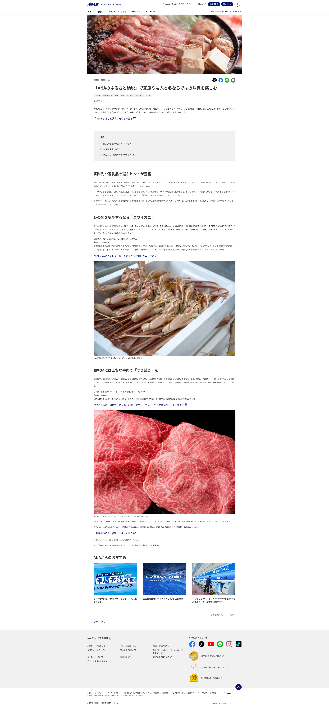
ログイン (228, 4)
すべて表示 (98, 101)
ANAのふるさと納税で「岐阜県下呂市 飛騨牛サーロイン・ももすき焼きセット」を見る (139, 405)
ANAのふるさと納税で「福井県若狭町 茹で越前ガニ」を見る (125, 255)
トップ (90, 11)
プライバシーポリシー (96, 693)
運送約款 (213, 693)
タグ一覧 (98, 621)
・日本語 (171, 4)
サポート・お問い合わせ (197, 4)
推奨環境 (165, 693)
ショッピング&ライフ (128, 11)
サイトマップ (202, 693)
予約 (182, 4)
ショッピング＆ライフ (135, 95)
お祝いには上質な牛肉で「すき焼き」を (118, 155)
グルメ (98, 95)
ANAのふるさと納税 (111, 95)
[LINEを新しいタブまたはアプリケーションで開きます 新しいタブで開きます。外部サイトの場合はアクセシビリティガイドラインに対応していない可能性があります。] (220, 644)
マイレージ (148, 11)
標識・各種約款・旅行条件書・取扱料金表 (103, 695)
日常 (148, 95)
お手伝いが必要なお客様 (219, 11)
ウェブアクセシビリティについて (182, 693)
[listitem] (214, 80)
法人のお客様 (234, 11)
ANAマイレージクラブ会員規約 (132, 695)
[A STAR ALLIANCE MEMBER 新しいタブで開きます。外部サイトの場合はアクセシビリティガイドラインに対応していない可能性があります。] (102, 702)
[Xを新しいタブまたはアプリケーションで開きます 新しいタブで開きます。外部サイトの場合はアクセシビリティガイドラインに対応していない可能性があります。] (201, 644)
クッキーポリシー (114, 693)
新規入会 (215, 4)
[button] (237, 4)
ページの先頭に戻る (238, 687)
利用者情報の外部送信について (134, 693)
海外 (110, 11)
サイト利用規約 (153, 693)
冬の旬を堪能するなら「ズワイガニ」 (117, 149)
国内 (100, 11)
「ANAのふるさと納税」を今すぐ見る (113, 118)
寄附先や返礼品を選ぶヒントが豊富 (116, 143)
